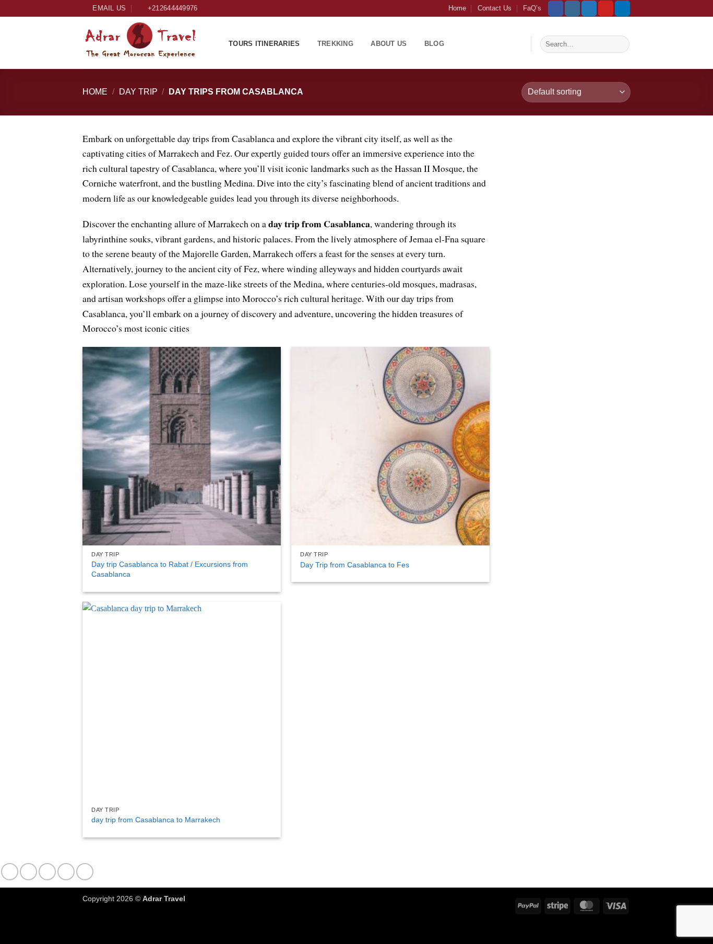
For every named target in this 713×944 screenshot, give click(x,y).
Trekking (335, 44)
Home (457, 8)
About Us (389, 44)
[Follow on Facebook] (555, 8)
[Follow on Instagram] (572, 8)
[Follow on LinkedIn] (622, 8)
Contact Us (495, 8)
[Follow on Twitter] (589, 8)
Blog (434, 44)
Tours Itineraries (264, 44)
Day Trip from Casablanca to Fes (354, 565)
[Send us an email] (66, 871)
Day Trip (138, 91)
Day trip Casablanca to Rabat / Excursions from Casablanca (169, 569)
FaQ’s (532, 8)
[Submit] (619, 44)
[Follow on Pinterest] (605, 8)
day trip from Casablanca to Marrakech (155, 819)
